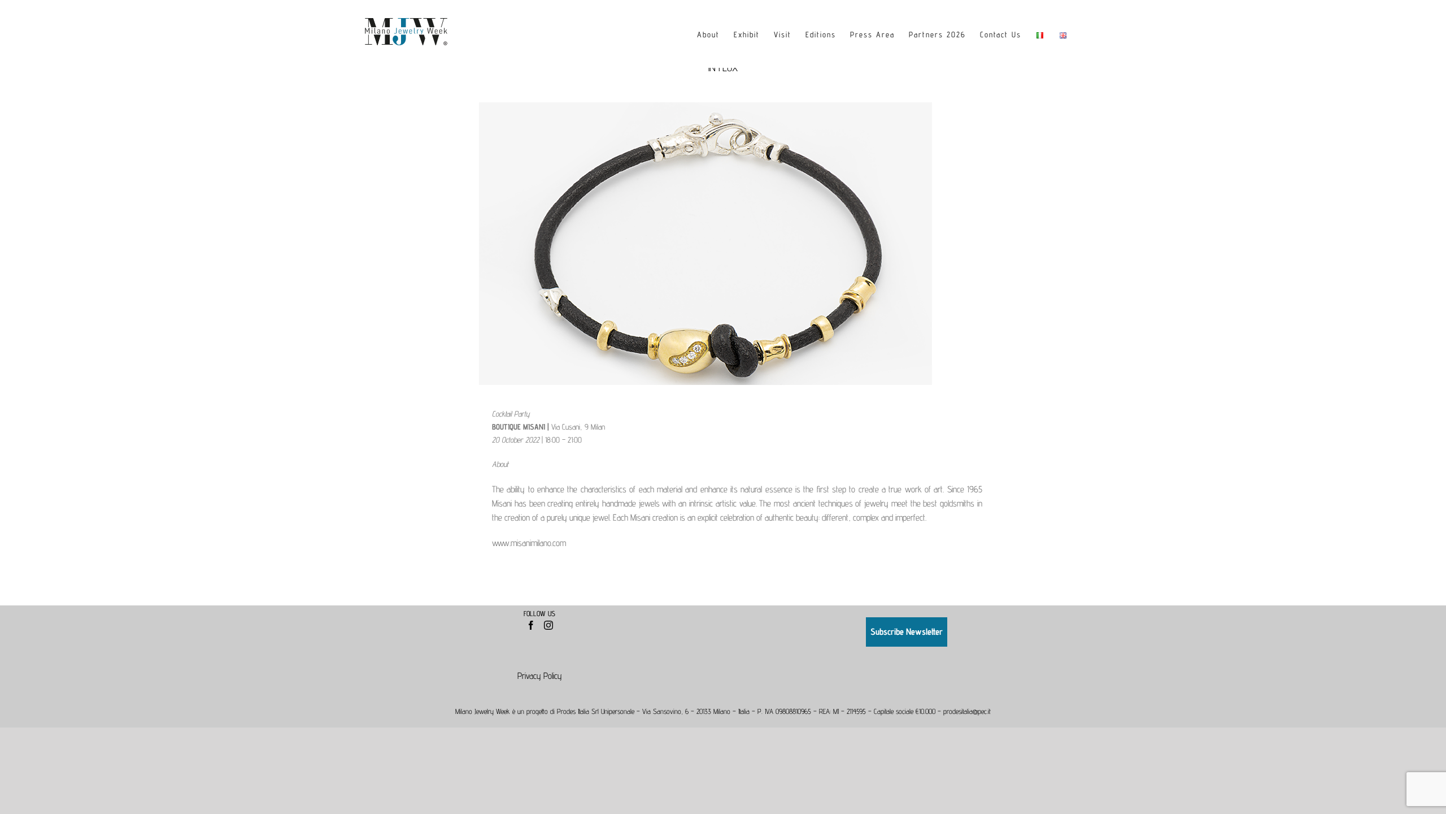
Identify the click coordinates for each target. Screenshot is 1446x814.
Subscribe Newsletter (906, 631)
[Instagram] (548, 625)
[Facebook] (530, 625)
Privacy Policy (539, 675)
